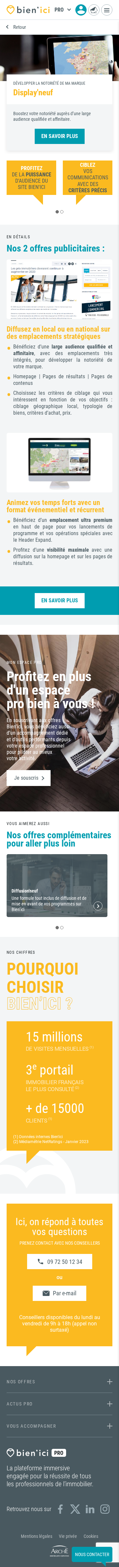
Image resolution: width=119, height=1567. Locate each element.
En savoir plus (59, 136)
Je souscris (26, 778)
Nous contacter (93, 10)
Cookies (91, 1536)
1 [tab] (57, 211)
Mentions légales (36, 1536)
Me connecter (81, 10)
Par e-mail (64, 1293)
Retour (19, 27)
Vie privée (68, 1536)
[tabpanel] (31, 178)
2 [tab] (61, 211)
